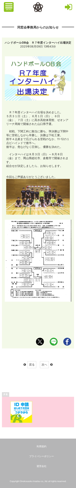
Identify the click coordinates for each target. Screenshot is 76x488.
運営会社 (41, 466)
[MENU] (9, 4)
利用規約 (41, 446)
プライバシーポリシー (41, 456)
